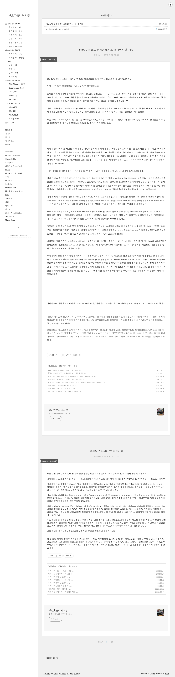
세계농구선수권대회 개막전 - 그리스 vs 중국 (65, 379)
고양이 (13, 73)
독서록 (12, 77)
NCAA (12, 107)
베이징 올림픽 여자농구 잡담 (59, 574)
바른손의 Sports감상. (13, 166)
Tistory (152, 673)
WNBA (12, 95)
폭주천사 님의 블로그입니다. (60, 413)
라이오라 (8, 180)
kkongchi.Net (10, 159)
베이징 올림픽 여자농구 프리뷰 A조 (61, 592)
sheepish (9, 162)
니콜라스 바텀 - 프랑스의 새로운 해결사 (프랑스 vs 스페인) (70, 376)
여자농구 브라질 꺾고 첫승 (58, 586)
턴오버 (8, 209)
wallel (167, 673)
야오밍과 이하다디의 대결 (58, 589)
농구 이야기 (12, 80)
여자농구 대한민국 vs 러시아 (59, 580)
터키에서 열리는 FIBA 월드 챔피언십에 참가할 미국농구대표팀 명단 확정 (75, 382)
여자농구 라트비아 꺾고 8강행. (59, 571)
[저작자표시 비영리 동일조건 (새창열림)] (77, 355)
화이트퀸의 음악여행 (13, 173)
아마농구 (13, 119)
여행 (12, 69)
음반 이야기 (15, 31)
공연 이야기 (15, 35)
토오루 (8, 170)
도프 (7, 195)
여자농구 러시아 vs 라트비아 (57, 29)
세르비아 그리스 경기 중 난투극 (60, 388)
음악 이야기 (12, 23)
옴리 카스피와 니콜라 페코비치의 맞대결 (63, 391)
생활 (12, 65)
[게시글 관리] (59, 355)
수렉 (7, 177)
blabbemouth (10, 188)
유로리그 (14, 103)
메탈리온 (8, 198)
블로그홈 (8, 130)
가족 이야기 (15, 54)
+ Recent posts (51, 657)
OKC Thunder (16, 84)
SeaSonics (9, 216)
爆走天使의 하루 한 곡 (14, 191)
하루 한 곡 (15, 46)
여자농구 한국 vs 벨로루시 (58, 577)
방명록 (8, 144)
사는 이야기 (12, 50)
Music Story (10, 220)
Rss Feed (47, 673)
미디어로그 (9, 141)
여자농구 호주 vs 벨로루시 (58, 583)
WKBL (13, 115)
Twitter (56, 673)
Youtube (70, 673)
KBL (12, 111)
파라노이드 (9, 205)
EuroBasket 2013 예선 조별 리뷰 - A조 (63, 370)
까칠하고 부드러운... (13, 155)
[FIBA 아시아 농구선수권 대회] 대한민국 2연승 (65, 373)
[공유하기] (56, 355)
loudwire (8, 184)
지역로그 (8, 133)
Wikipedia (9, 152)
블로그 (9, 122)
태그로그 (8, 137)
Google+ (77, 673)
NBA (13, 92)
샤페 (7, 202)
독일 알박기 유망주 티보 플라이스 (61, 385)
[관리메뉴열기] (170, 4)
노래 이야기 (15, 39)
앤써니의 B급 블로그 (13, 213)
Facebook (62, 673)
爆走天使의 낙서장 (19, 15)
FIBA (12, 99)
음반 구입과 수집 (17, 42)
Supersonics (16, 88)
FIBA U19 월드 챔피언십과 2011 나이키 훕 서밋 (65, 24)
